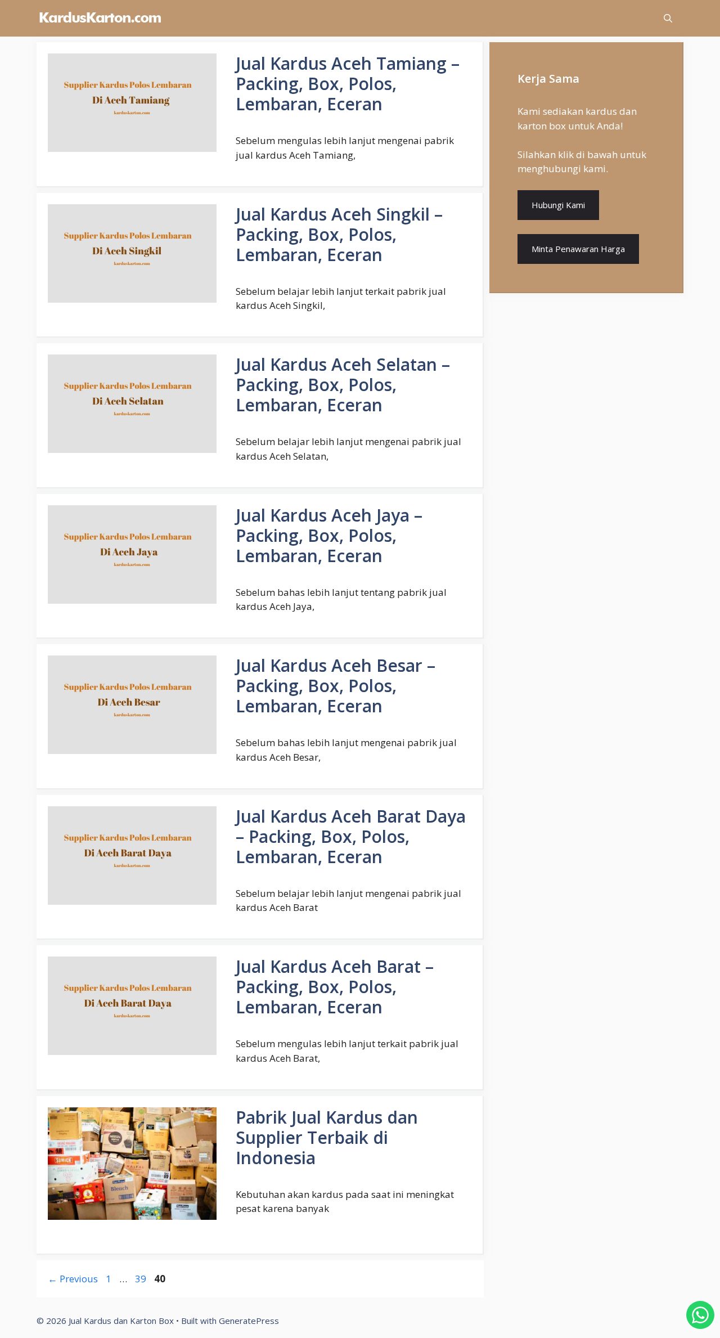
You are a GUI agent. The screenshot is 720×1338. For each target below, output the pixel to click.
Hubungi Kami (558, 204)
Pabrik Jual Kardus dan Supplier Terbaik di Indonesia (327, 1137)
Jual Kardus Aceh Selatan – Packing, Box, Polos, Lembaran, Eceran (343, 384)
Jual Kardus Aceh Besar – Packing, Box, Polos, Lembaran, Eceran (335, 685)
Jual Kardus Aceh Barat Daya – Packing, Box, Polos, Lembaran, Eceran (351, 836)
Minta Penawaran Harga (578, 248)
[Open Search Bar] (667, 18)
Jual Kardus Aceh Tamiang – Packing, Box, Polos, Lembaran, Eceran (348, 83)
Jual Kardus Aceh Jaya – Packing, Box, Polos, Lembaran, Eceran (329, 535)
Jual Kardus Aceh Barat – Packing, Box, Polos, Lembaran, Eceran (335, 986)
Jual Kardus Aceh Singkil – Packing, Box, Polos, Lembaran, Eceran (339, 234)
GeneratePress (249, 1320)
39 (141, 1278)
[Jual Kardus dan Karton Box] (100, 18)
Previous (73, 1278)
